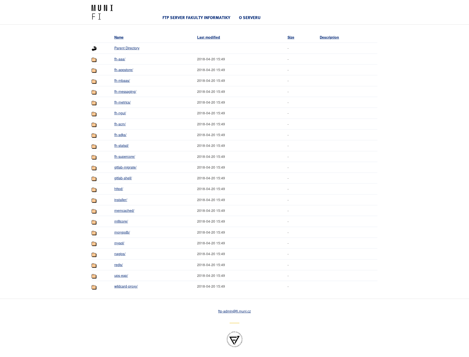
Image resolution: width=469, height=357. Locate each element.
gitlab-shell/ (123, 177)
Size (291, 37)
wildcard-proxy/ (126, 286)
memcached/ (124, 210)
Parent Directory (126, 47)
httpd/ (118, 188)
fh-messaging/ (125, 91)
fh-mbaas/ (122, 80)
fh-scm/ (120, 123)
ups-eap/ (121, 275)
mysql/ (119, 242)
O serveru (250, 17)
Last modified (208, 37)
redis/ (118, 264)
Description (329, 37)
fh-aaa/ (119, 58)
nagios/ (120, 253)
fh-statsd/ (121, 145)
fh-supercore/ (124, 156)
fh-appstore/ (123, 69)
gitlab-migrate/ (125, 167)
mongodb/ (122, 232)
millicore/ (121, 221)
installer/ (120, 199)
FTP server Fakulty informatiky (196, 17)
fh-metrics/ (122, 102)
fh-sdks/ (120, 134)
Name (119, 37)
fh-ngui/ (120, 112)
